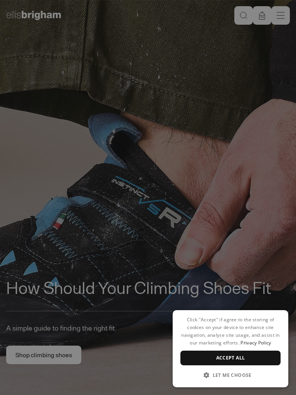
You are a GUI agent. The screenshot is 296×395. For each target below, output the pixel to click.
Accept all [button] (230, 357)
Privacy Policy (255, 342)
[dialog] (230, 348)
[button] (230, 375)
